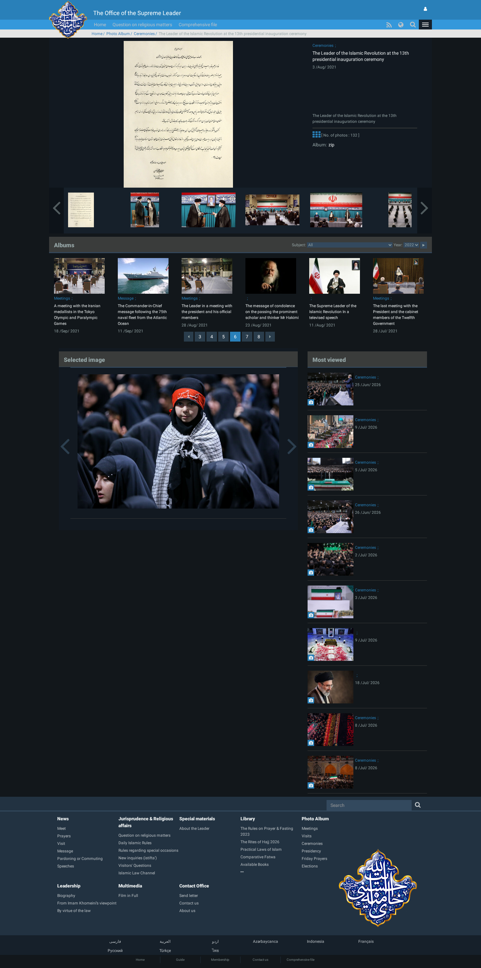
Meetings (62, 298)
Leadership (68, 885)
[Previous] (188, 337)
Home (100, 24)
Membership (220, 959)
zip (330, 144)
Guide (180, 959)
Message (126, 298)
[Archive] (271, 872)
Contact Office (194, 885)
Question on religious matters (142, 24)
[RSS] (389, 24)
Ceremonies (144, 33)
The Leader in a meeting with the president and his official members (207, 312)
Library (247, 818)
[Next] (270, 337)
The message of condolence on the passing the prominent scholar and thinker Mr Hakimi (272, 312)
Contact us (260, 959)
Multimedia (130, 885)
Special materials (197, 818)
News (63, 818)
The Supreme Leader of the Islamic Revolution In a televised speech (332, 312)
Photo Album (118, 33)
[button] (425, 24)
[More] (316, 135)
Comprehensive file (198, 24)
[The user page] (425, 9)
